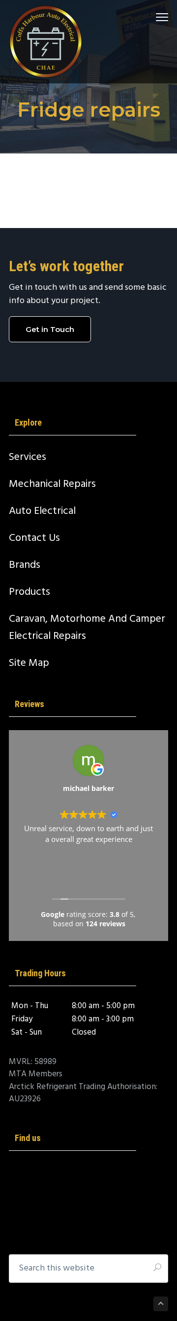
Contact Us (34, 538)
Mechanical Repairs (52, 484)
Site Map (29, 663)
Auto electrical (42, 511)
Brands (24, 565)
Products (29, 592)
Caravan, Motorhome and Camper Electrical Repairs (87, 627)
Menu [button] (150, 17)
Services (27, 457)
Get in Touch (50, 329)
